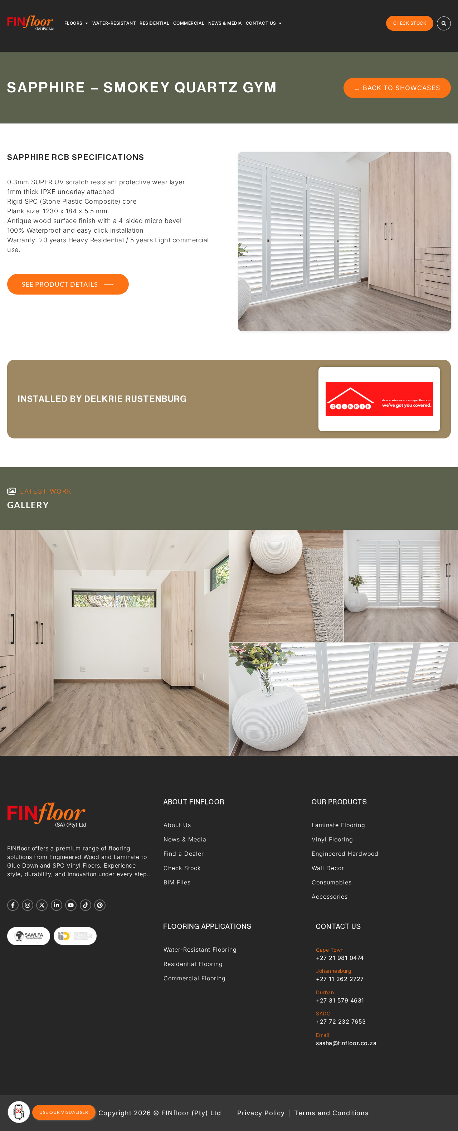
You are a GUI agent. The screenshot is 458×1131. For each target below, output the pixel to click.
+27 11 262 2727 (340, 978)
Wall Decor (328, 868)
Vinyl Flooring (332, 839)
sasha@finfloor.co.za (346, 1043)
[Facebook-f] (13, 905)
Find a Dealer (184, 853)
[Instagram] (27, 905)
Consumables (332, 882)
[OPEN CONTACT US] (280, 23)
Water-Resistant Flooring (200, 949)
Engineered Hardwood (345, 853)
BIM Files (177, 882)
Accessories (330, 896)
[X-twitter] (42, 905)
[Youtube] (71, 905)
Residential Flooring (193, 963)
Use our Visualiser (63, 1112)
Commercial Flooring (195, 978)
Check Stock (182, 868)
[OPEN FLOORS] (86, 23)
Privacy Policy (261, 1113)
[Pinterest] (100, 905)
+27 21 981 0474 (340, 957)
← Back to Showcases (397, 88)
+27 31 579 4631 (340, 1000)
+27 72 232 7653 (341, 1021)
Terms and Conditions (331, 1113)
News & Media (185, 839)
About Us (177, 825)
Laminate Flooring (338, 825)
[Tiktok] (85, 905)
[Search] (444, 23)
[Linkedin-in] (56, 905)
